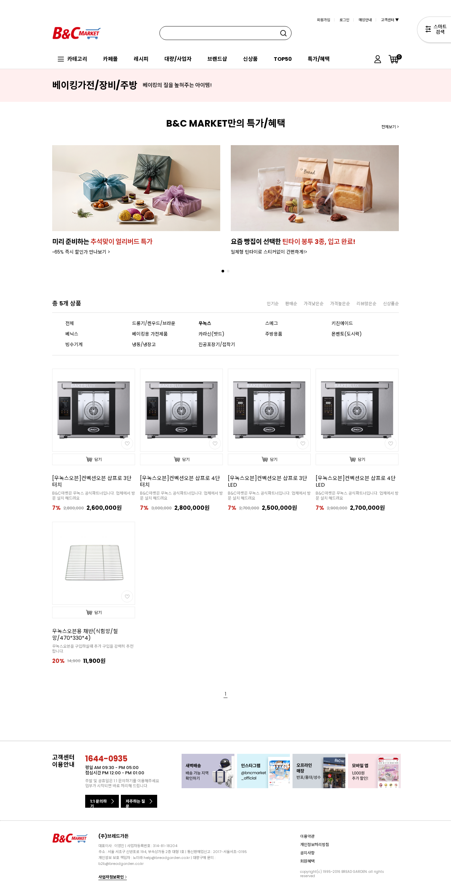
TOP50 (283, 59)
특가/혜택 (319, 59)
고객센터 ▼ (390, 19)
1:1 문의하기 (98, 803)
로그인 (344, 19)
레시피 (141, 59)
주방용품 (273, 334)
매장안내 (365, 19)
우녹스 (204, 323)
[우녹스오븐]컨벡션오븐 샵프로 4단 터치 (180, 481)
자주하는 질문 (135, 803)
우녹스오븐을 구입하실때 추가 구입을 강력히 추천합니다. (92, 649)
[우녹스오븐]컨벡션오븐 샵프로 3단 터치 (91, 481)
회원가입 (323, 19)
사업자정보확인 (111, 877)
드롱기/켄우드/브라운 (153, 323)
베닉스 (71, 334)
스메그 (271, 323)
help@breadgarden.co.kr (167, 857)
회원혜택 (307, 861)
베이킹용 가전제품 (150, 334)
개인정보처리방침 (314, 844)
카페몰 (110, 59)
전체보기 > (390, 126)
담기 (98, 459)
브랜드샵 (217, 59)
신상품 (250, 59)
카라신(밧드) (211, 334)
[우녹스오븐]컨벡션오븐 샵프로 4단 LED (356, 481)
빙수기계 (74, 344)
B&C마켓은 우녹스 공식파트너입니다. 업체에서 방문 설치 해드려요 (93, 496)
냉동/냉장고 (144, 344)
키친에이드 (342, 323)
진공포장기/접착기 (216, 344)
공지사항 (307, 853)
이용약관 (307, 836)
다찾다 (434, 31)
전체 (69, 323)
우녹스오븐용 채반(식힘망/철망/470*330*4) (85, 634)
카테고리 (77, 59)
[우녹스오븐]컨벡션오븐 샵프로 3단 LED (267, 481)
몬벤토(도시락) (346, 334)
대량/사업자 (177, 59)
